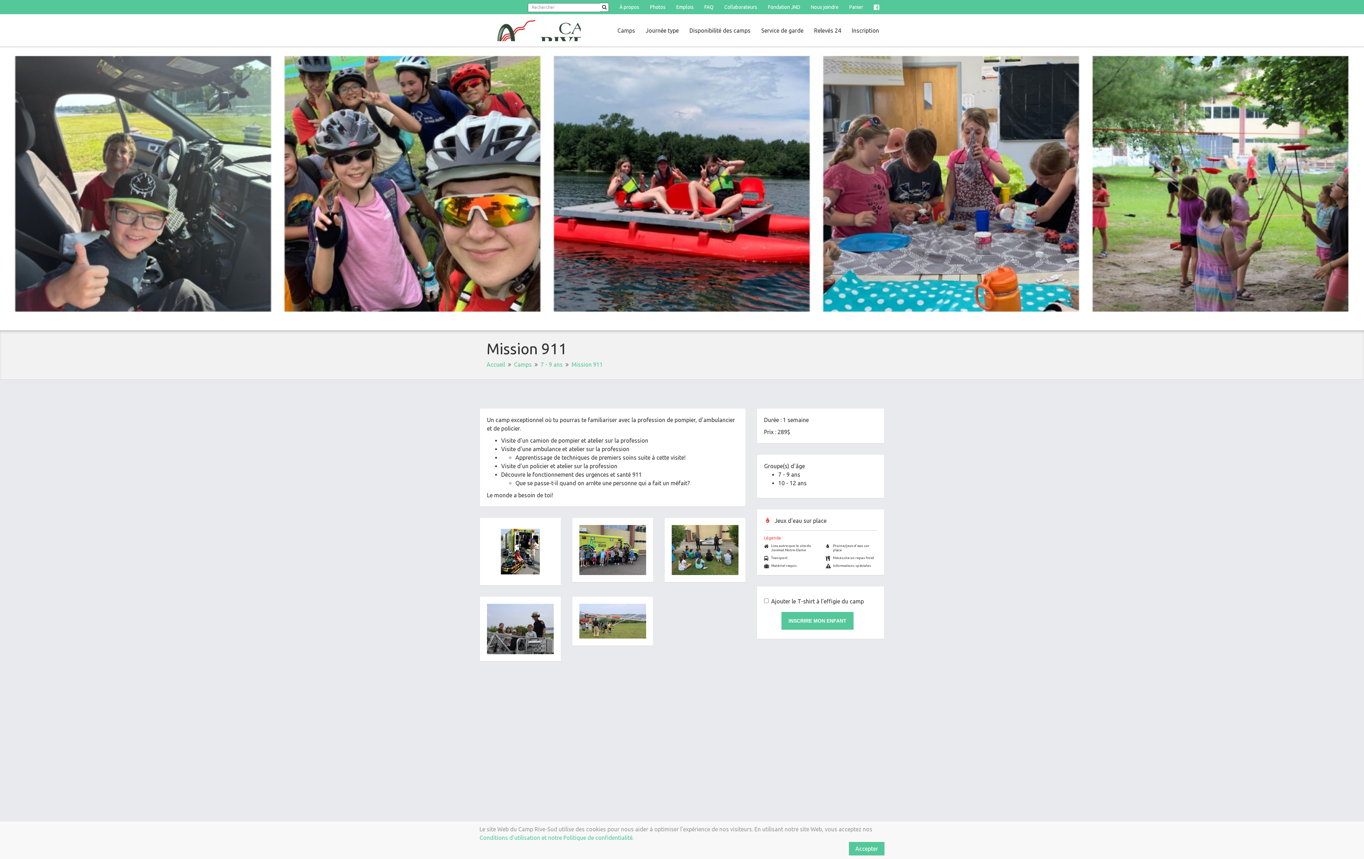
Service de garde (782, 30)
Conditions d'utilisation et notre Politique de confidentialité (556, 838)
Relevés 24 (827, 30)
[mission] (613, 550)
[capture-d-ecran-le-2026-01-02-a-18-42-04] (613, 621)
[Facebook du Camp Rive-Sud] (876, 7)
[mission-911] (705, 550)
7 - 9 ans (552, 364)
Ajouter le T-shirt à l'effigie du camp (817, 601)
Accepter (866, 849)
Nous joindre (825, 7)
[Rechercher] (604, 7)
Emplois (685, 7)
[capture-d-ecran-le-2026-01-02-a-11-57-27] (520, 552)
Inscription (865, 30)
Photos (658, 7)
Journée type (662, 30)
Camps (626, 30)
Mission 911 (587, 364)
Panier (856, 7)
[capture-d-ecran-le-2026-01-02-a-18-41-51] (520, 629)
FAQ (709, 7)
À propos (629, 7)
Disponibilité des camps (720, 30)
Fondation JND (784, 7)
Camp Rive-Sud (530, 30)
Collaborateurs (740, 7)
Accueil (496, 364)
